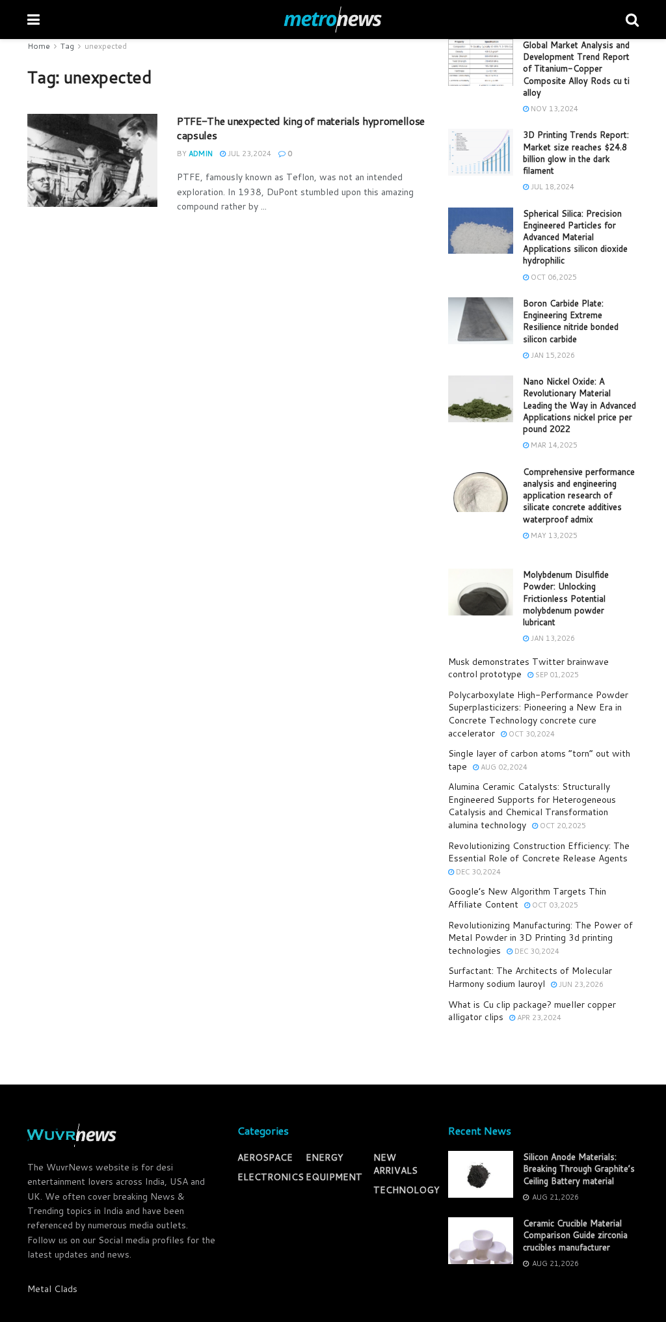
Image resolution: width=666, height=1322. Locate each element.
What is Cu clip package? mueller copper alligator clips (532, 1011)
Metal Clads (52, 1288)
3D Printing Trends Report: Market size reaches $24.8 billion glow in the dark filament (576, 152)
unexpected (106, 45)
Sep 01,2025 (556, 674)
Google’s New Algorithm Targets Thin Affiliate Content (527, 898)
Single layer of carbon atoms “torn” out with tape (539, 760)
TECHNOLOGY (406, 1189)
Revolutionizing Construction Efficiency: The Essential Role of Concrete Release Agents (539, 852)
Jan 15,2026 (552, 355)
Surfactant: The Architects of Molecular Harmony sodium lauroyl (530, 977)
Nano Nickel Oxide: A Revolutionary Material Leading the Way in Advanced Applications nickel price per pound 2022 (579, 405)
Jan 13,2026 (552, 638)
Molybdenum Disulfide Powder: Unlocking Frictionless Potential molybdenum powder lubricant (566, 598)
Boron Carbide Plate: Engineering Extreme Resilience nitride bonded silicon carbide (571, 321)
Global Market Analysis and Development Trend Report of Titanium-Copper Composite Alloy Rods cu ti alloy (576, 68)
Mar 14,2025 (553, 445)
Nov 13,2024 (553, 108)
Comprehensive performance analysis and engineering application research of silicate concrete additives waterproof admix (579, 495)
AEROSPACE (265, 1157)
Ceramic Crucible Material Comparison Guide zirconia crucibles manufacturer (575, 1234)
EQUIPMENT (334, 1176)
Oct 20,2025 (562, 825)
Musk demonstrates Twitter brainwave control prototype (528, 668)
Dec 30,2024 (477, 872)
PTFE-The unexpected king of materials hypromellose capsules (301, 127)
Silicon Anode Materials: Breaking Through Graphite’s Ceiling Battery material (579, 1168)
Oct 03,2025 (554, 905)
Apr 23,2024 (538, 1017)
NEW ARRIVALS (395, 1164)
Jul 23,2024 (248, 153)
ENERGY (324, 1157)
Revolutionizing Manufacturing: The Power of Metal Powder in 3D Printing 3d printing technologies (540, 938)
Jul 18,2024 (551, 187)
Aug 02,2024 (503, 767)
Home (38, 45)
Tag (67, 45)
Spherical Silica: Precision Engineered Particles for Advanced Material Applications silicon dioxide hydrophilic (575, 237)
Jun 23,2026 (580, 984)
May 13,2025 (553, 535)
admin (201, 153)
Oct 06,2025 (553, 277)
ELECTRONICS (270, 1176)
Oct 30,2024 (531, 734)
